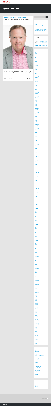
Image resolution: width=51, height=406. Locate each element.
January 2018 (36, 189)
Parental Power (37, 363)
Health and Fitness (37, 359)
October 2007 (37, 339)
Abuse (35, 350)
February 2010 (37, 303)
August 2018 (36, 180)
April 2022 (36, 121)
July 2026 (36, 53)
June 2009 (36, 312)
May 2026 (36, 56)
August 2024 (36, 84)
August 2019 (36, 164)
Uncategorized (37, 375)
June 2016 (36, 213)
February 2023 (37, 108)
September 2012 (37, 268)
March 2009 (36, 316)
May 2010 (36, 299)
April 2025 (36, 73)
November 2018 (37, 176)
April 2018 (36, 185)
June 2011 (36, 287)
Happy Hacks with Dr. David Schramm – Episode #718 (40, 26)
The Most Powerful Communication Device (16, 19)
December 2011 (37, 280)
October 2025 (36, 65)
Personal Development (38, 366)
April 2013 (36, 260)
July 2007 (36, 343)
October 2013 (36, 255)
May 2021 (36, 136)
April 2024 (36, 89)
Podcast (16, 17)
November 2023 (37, 96)
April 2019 (36, 169)
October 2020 (37, 145)
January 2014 (36, 252)
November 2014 (37, 239)
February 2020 (37, 156)
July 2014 (36, 244)
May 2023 (36, 104)
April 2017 (36, 201)
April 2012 (36, 275)
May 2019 (36, 168)
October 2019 (36, 161)
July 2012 (36, 271)
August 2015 (36, 227)
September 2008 (37, 324)
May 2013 (36, 259)
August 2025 (36, 68)
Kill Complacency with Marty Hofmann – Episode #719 (40, 24)
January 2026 (36, 61)
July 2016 (36, 212)
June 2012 (36, 272)
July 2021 (36, 133)
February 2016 (37, 219)
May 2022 (36, 120)
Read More (29, 78)
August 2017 (36, 196)
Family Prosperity (37, 358)
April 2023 (36, 105)
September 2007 (37, 340)
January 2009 (36, 319)
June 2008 (36, 328)
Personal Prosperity (12, 17)
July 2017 (36, 197)
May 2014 (36, 247)
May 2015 (36, 231)
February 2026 (37, 60)
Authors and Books (6, 17)
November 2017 (37, 192)
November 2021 (37, 128)
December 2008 (37, 320)
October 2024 (37, 81)
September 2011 (37, 284)
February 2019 (37, 172)
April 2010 (36, 300)
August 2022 (36, 116)
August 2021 (36, 132)
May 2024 (36, 88)
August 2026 (36, 52)
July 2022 (36, 117)
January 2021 (36, 141)
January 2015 (36, 236)
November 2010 (37, 292)
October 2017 (36, 193)
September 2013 (37, 256)
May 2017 (36, 200)
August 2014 (36, 243)
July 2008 (36, 327)
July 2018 (36, 181)
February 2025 (37, 76)
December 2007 (37, 336)
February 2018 (37, 188)
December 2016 (37, 205)
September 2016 (37, 209)
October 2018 (36, 177)
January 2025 (36, 77)
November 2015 (37, 223)
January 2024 (36, 93)
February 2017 (37, 204)
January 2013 (36, 264)
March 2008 (36, 332)
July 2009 (36, 311)
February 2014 (37, 251)
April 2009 (36, 315)
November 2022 (37, 112)
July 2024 (36, 85)
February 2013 (37, 263)
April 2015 (36, 232)
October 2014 (36, 240)
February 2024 (37, 92)
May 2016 (36, 215)
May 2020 (36, 152)
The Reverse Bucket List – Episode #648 (43, 41)
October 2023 (36, 97)
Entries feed (36, 385)
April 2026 (36, 57)
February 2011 (36, 291)
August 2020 (36, 148)
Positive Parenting (37, 370)
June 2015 (36, 229)
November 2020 (37, 144)
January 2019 (36, 173)
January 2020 (36, 157)
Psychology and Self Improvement (22, 17)
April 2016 (36, 216)
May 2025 (36, 72)
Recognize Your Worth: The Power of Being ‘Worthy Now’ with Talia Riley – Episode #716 (41, 30)
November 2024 (37, 80)
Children (36, 354)
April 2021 (36, 137)
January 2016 (36, 220)
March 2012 (36, 276)
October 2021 (36, 129)
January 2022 (36, 125)
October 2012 (36, 267)
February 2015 (37, 235)
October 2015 (36, 224)
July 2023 (36, 101)
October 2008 (37, 323)
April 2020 (36, 153)
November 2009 (37, 307)
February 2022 (37, 124)
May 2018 (36, 184)
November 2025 (37, 64)
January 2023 (36, 109)
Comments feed (37, 386)
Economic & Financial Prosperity (39, 355)
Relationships (36, 374)
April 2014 (36, 248)
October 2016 (36, 208)
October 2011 (36, 283)
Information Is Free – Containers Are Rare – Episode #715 (40, 32)
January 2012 (36, 279)
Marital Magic (36, 362)
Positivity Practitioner (37, 371)
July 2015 (36, 228)
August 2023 (36, 100)
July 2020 (36, 149)
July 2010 (36, 296)
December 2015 (37, 221)
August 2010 (36, 295)
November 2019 (37, 160)
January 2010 (36, 304)
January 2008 (36, 335)
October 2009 (37, 308)
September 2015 (37, 225)
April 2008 (36, 331)
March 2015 (36, 233)
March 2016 (36, 217)
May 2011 (36, 288)
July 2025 (36, 69)
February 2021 (37, 140)
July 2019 (36, 165)
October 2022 (36, 113)
